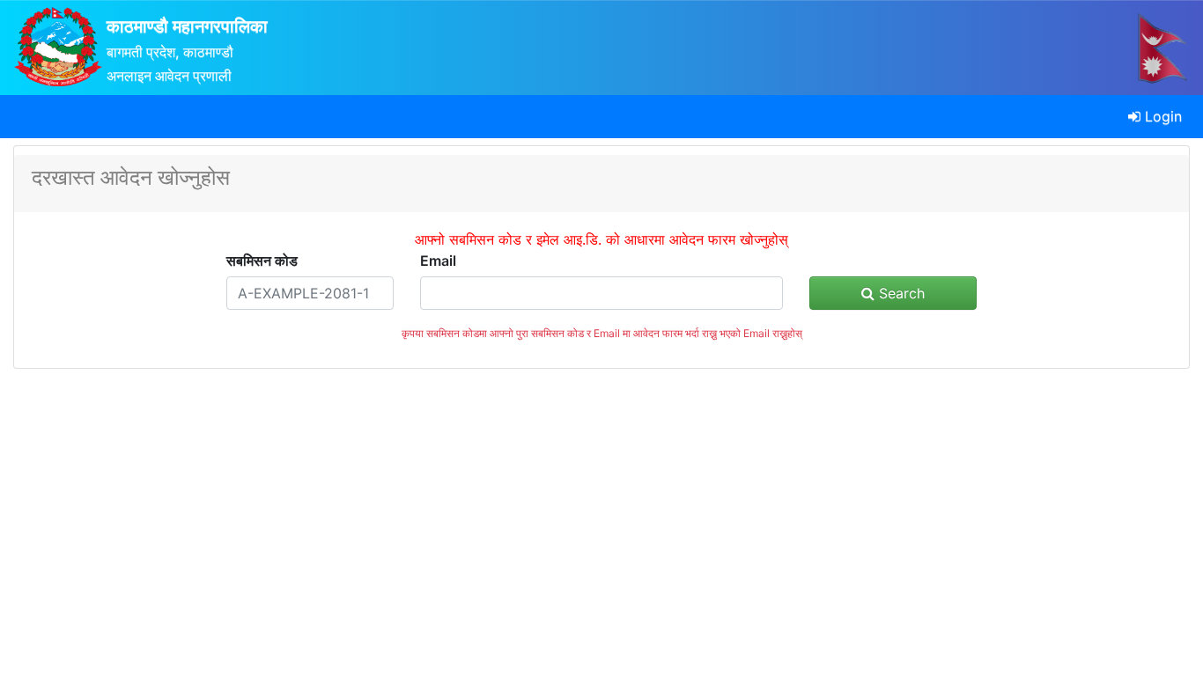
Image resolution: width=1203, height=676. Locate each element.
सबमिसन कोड (262, 261)
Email (438, 261)
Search (900, 293)
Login (1161, 116)
